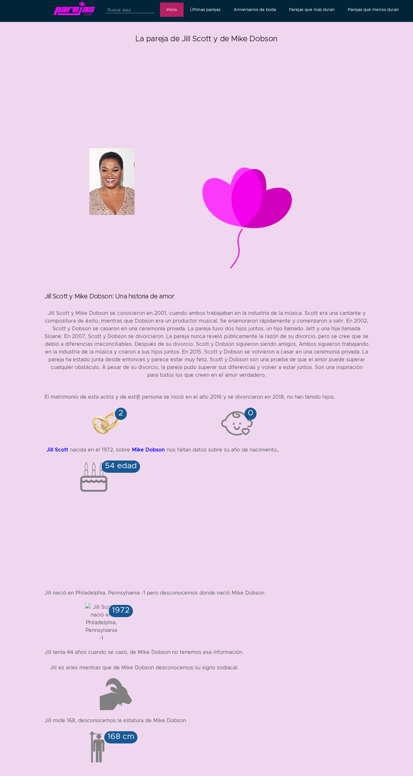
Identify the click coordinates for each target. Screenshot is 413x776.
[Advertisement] (206, 90)
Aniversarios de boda (255, 9)
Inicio (171, 9)
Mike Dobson (148, 449)
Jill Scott (57, 449)
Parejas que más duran (312, 9)
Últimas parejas (205, 9)
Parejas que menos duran (373, 9)
